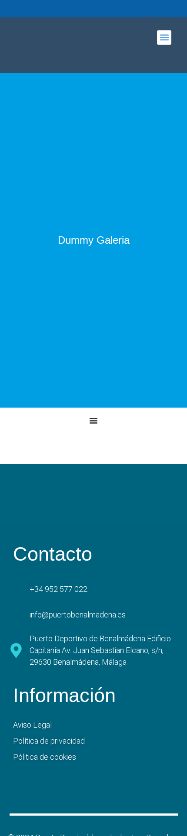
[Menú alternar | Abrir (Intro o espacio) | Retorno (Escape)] (93, 420)
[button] (164, 37)
